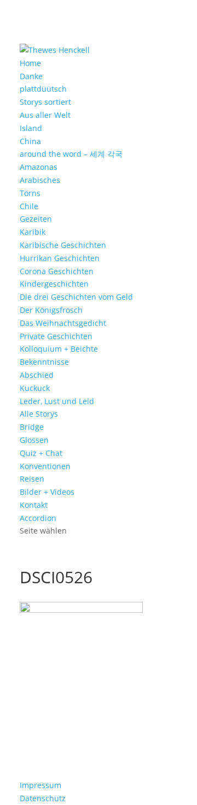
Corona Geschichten (57, 271)
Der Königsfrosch (51, 310)
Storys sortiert (45, 102)
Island (31, 128)
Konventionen (45, 466)
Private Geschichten (56, 336)
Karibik (32, 232)
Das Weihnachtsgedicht (63, 323)
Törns (30, 193)
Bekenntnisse (44, 362)
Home (30, 63)
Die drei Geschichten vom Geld (76, 297)
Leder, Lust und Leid (57, 401)
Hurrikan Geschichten (60, 258)
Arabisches (40, 180)
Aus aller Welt (45, 115)
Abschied (37, 375)
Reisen (32, 478)
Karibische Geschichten (63, 245)
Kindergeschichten (54, 284)
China (30, 141)
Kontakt (34, 505)
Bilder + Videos (47, 492)
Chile (29, 206)
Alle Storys (39, 414)
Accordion (38, 518)
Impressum (40, 785)
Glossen (34, 440)
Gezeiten (36, 219)
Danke (31, 76)
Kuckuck (35, 388)
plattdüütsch (43, 89)
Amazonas (38, 167)
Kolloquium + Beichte (59, 349)
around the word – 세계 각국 (71, 154)
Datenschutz (43, 798)
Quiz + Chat (41, 453)
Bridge (32, 427)
